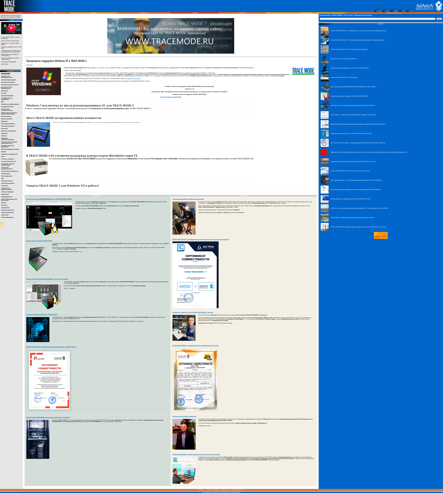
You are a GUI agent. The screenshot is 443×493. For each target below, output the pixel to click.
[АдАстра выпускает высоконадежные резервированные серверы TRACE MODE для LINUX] (352, 128)
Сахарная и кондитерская (9, 154)
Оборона (4, 135)
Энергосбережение (7, 217)
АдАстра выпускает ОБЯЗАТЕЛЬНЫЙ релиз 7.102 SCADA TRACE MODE (48, 199)
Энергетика (4, 215)
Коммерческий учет (7, 106)
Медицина (4, 121)
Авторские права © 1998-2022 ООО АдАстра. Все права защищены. (221, 492)
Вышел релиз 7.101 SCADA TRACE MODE (39, 241)
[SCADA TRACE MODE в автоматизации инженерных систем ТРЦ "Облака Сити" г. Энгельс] (353, 230)
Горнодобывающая (7, 95)
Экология (4, 205)
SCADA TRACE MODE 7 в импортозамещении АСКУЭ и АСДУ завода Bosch (196, 454)
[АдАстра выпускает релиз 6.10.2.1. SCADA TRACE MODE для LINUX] (346, 137)
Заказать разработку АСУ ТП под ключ (11, 47)
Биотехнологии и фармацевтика (6, 87)
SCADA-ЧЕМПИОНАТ (305, 13)
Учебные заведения (7, 192)
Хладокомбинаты (6, 196)
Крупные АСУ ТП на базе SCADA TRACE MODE (9, 113)
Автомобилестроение (8, 82)
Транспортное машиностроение (6, 188)
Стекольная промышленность (7, 168)
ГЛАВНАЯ (20, 13)
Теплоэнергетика (6, 176)
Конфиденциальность (238, 489)
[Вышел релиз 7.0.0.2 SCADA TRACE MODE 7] (338, 62)
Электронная (5, 207)
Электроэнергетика (7, 212)
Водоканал (4, 90)
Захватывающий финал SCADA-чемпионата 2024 (188, 199)
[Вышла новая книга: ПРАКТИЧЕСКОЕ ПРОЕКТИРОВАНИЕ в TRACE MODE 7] (348, 90)
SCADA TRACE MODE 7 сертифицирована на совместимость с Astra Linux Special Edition (200, 239)
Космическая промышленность (7, 109)
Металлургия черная (7, 126)
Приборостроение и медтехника (7, 146)
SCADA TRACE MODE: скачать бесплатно (10, 37)
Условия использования (212, 489)
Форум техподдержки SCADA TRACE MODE (10, 58)
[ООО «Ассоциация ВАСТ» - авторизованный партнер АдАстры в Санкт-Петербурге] (351, 184)
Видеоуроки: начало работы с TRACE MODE (10, 55)
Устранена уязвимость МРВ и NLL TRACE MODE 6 (42, 314)
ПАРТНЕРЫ (194, 13)
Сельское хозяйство (7, 159)
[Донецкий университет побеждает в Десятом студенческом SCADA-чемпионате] (350, 193)
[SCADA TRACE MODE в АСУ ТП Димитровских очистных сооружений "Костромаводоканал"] (353, 34)
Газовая (3, 93)
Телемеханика (5, 173)
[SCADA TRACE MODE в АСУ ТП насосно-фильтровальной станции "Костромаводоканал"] (352, 44)
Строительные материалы (9, 171)
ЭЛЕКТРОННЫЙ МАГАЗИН (394, 13)
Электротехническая (7, 210)
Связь (3, 156)
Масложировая (6, 116)
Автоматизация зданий (8, 80)
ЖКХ (2, 101)
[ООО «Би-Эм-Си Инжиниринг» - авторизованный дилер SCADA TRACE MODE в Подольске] (352, 146)
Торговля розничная (7, 183)
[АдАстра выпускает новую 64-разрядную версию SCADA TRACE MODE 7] (347, 109)
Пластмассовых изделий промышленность (9, 142)
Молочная (4, 128)
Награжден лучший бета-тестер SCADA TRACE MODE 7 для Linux (192, 312)
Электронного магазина (133, 78)
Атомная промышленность (9, 84)
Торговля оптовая (7, 181)
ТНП (2, 178)
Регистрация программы (8, 61)
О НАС (55, 13)
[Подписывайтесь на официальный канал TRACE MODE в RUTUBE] (345, 202)
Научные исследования (8, 131)
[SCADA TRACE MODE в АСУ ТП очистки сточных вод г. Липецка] (345, 174)
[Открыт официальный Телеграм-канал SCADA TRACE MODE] (344, 100)
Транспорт (4, 185)
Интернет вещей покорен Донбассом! (184, 416)
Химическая (5, 194)
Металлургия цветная (8, 123)
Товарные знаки (225, 489)
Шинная (3, 202)
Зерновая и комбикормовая (10, 104)
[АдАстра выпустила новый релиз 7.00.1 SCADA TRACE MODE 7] (344, 72)
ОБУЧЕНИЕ (242, 13)
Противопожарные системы (10, 149)
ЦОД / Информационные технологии (9, 199)
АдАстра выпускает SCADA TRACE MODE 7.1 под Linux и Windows (47, 279)
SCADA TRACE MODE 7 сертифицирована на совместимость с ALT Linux (195, 345)
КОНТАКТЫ (4, 64)
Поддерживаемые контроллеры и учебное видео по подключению (11, 51)
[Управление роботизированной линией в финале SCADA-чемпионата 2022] (347, 165)
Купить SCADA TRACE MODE (10, 41)
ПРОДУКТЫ (93, 13)
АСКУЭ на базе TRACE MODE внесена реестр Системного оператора (48, 417)
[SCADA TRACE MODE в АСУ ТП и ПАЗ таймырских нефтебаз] (344, 53)
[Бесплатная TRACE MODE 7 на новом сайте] (339, 81)
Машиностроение (6, 119)
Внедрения (5, 74)
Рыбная (3, 151)
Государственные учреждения (6, 98)
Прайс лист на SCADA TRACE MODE (10, 44)
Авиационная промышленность (7, 76)
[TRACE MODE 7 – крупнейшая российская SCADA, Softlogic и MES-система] (348, 118)
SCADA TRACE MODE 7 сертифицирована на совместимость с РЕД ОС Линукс (51, 347)
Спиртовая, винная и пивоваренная (8, 164)
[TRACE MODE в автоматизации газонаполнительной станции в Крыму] (347, 221)
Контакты (201, 489)
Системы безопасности (8, 161)
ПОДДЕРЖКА (144, 13)
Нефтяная (4, 133)
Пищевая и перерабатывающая (7, 138)
